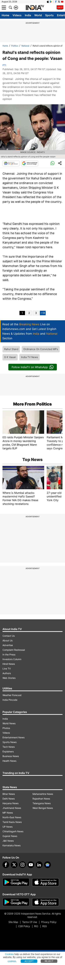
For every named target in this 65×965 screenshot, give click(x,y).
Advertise (7, 645)
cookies (12, 961)
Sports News (9, 742)
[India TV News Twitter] (59, 2)
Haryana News (10, 803)
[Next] (43, 313)
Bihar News (8, 793)
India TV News (29, 357)
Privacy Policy (48, 922)
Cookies (9, 954)
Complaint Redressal (13, 649)
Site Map (13, 922)
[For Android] (16, 902)
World (38, 15)
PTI (4, 65)
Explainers (8, 751)
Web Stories (9, 677)
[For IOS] (45, 902)
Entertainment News (13, 737)
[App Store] (45, 882)
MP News (7, 812)
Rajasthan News (41, 798)
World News (9, 723)
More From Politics (32, 404)
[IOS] (48, 2)
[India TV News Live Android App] (16, 882)
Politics (14, 45)
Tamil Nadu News (12, 822)
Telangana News (41, 803)
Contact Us (8, 635)
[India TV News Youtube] (62, 2)
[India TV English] (35, 7)
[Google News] (11, 163)
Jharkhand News (11, 808)
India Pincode (9, 699)
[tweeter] (14, 864)
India (28, 15)
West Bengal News (42, 808)
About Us (7, 640)
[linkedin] (39, 864)
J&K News (8, 840)
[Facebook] (5, 864)
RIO (36, 926)
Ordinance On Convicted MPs (40, 349)
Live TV (6, 668)
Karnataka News (11, 845)
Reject (49, 961)
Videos (17, 15)
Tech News (8, 746)
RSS (44, 926)
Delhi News (8, 798)
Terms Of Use (29, 922)
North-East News (11, 817)
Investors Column (11, 659)
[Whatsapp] (52, 163)
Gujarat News (9, 836)
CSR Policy (24, 926)
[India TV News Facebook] (56, 2)
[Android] (51, 2)
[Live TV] (60, 7)
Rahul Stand (11, 349)
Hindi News (8, 663)
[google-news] (47, 864)
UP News (7, 826)
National (25, 45)
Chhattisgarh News (12, 831)
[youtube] (31, 864)
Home (5, 15)
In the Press (8, 654)
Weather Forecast (12, 695)
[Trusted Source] (29, 163)
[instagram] (22, 864)
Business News (10, 756)
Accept (29, 961)
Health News (9, 760)
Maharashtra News (42, 793)
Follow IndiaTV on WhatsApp (30, 367)
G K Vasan (10, 357)
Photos (6, 728)
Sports (49, 15)
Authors (6, 673)
